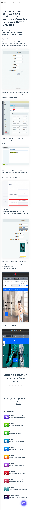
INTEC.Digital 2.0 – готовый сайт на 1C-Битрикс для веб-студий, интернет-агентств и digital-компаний (17, 496)
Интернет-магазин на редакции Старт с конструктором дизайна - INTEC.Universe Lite (16, 432)
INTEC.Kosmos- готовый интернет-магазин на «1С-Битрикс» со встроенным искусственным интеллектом (17, 416)
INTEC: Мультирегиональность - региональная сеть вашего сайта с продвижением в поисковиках (18, 488)
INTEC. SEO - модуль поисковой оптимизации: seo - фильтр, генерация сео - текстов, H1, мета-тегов (17, 472)
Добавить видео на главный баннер (9, 400)
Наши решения (8, 411)
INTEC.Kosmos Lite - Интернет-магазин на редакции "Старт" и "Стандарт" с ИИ (15, 424)
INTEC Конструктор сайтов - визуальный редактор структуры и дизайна (17, 480)
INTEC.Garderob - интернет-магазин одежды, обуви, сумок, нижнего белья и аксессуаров (17, 464)
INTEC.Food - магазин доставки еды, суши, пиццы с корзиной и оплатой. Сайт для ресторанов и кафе (17, 456)
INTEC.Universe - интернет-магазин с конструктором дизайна (17, 440)
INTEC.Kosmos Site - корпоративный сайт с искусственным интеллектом (17, 448)
